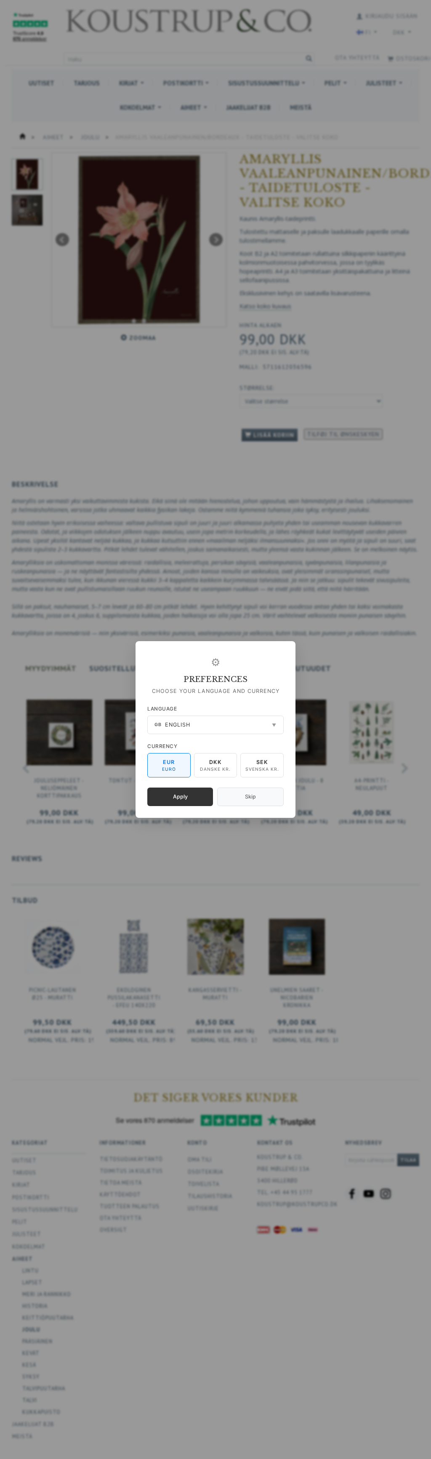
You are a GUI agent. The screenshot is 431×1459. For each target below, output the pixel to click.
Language (162, 709)
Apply (180, 796)
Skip (250, 796)
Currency (162, 746)
